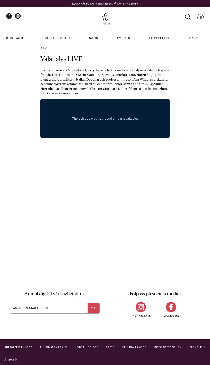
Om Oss (196, 38)
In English (197, 347)
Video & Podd (57, 38)
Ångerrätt (11, 359)
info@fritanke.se (18, 347)
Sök (188, 17)
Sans (93, 38)
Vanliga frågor (134, 347)
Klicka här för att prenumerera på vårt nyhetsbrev (105, 3)
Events (123, 38)
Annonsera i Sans (54, 347)
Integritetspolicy (167, 347)
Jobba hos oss (87, 347)
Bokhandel (16, 38)
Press (110, 347)
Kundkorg (200, 17)
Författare (159, 38)
